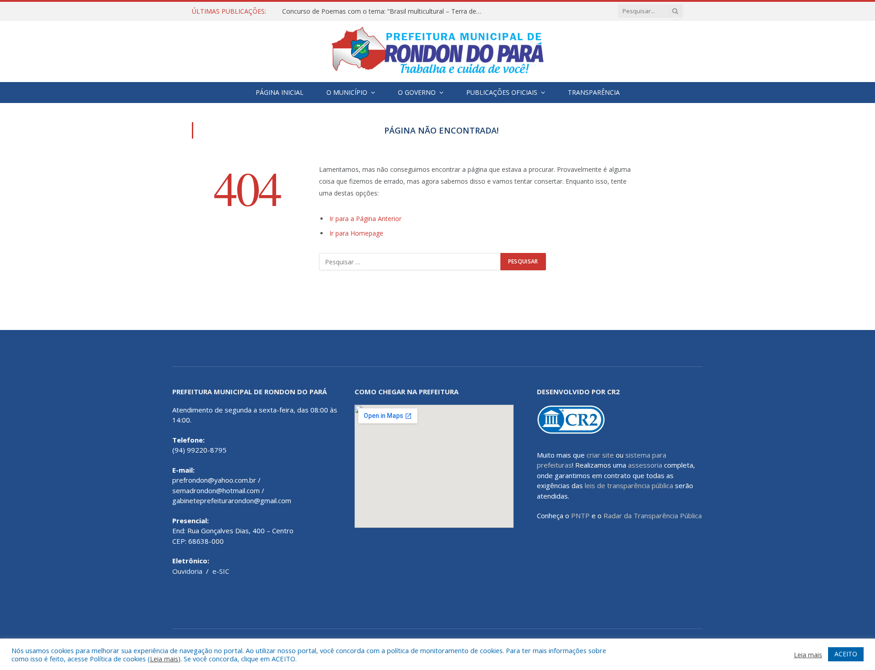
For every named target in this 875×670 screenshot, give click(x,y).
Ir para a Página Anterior (365, 218)
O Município (346, 92)
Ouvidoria (187, 571)
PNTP (580, 515)
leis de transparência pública (629, 485)
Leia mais (164, 659)
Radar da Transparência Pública (652, 515)
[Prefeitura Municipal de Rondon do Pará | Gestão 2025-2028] (437, 51)
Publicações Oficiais (501, 92)
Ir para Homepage (356, 233)
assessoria (645, 464)
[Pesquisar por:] (410, 261)
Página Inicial (280, 92)
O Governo (417, 92)
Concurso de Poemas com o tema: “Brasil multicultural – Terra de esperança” (384, 11)
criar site (600, 454)
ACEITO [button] (845, 653)
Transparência (594, 92)
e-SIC (220, 571)
